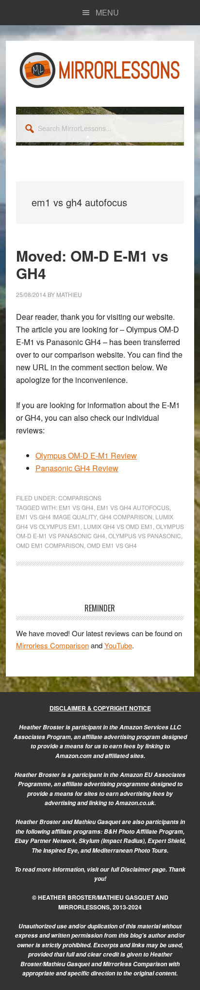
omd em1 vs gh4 (112, 545)
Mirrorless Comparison (52, 645)
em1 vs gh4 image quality (56, 516)
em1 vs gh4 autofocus (133, 507)
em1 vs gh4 (76, 507)
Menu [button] (107, 12)
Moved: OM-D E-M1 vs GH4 (92, 264)
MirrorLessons (100, 69)
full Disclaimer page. (139, 869)
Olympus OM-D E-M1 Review (86, 455)
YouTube (118, 645)
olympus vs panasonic (144, 535)
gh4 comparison (126, 516)
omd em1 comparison (50, 545)
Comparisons (79, 498)
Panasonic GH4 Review (76, 468)
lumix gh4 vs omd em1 (118, 526)
